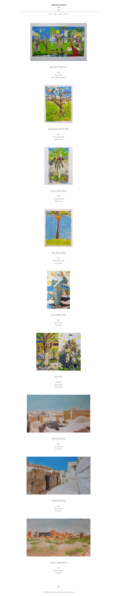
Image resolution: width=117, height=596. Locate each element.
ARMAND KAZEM (58, 5)
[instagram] (58, 586)
